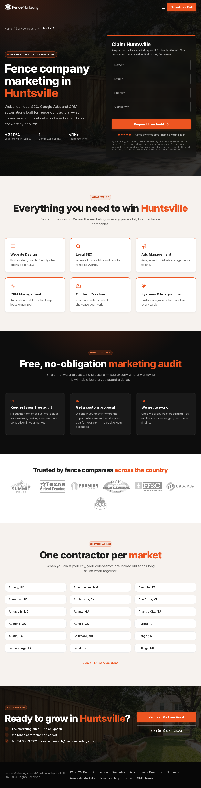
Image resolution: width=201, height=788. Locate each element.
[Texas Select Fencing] (52, 486)
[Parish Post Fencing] (148, 486)
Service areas (25, 28)
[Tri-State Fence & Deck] (180, 486)
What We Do (78, 772)
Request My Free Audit (166, 717)
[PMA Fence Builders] (116, 486)
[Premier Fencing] (84, 486)
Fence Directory (151, 772)
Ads (132, 772)
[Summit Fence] (21, 486)
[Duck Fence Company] (100, 503)
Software (173, 772)
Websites (118, 772)
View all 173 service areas (100, 663)
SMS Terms (145, 778)
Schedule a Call (182, 7)
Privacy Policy (173, 149)
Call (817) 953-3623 (166, 731)
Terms (128, 778)
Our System (100, 772)
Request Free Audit (149, 124)
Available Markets (82, 778)
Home (8, 28)
